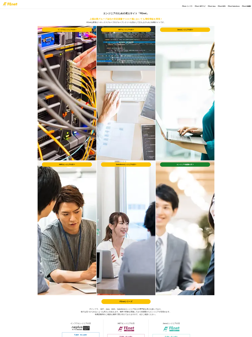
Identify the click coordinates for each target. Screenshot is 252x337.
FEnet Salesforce (234, 6)
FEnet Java (211, 6)
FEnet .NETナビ (200, 6)
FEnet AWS (222, 6)
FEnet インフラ (187, 6)
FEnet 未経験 (246, 6)
